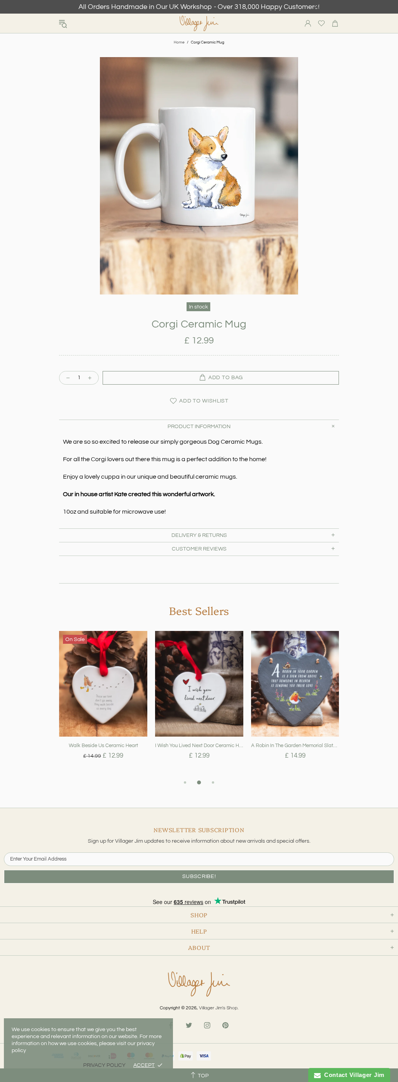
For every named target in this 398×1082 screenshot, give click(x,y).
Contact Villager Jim (352, 1075)
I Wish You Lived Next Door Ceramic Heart (199, 745)
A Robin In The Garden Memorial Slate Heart (295, 745)
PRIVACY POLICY (104, 1065)
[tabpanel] (103, 704)
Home (179, 42)
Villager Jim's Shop (199, 23)
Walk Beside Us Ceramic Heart (103, 745)
